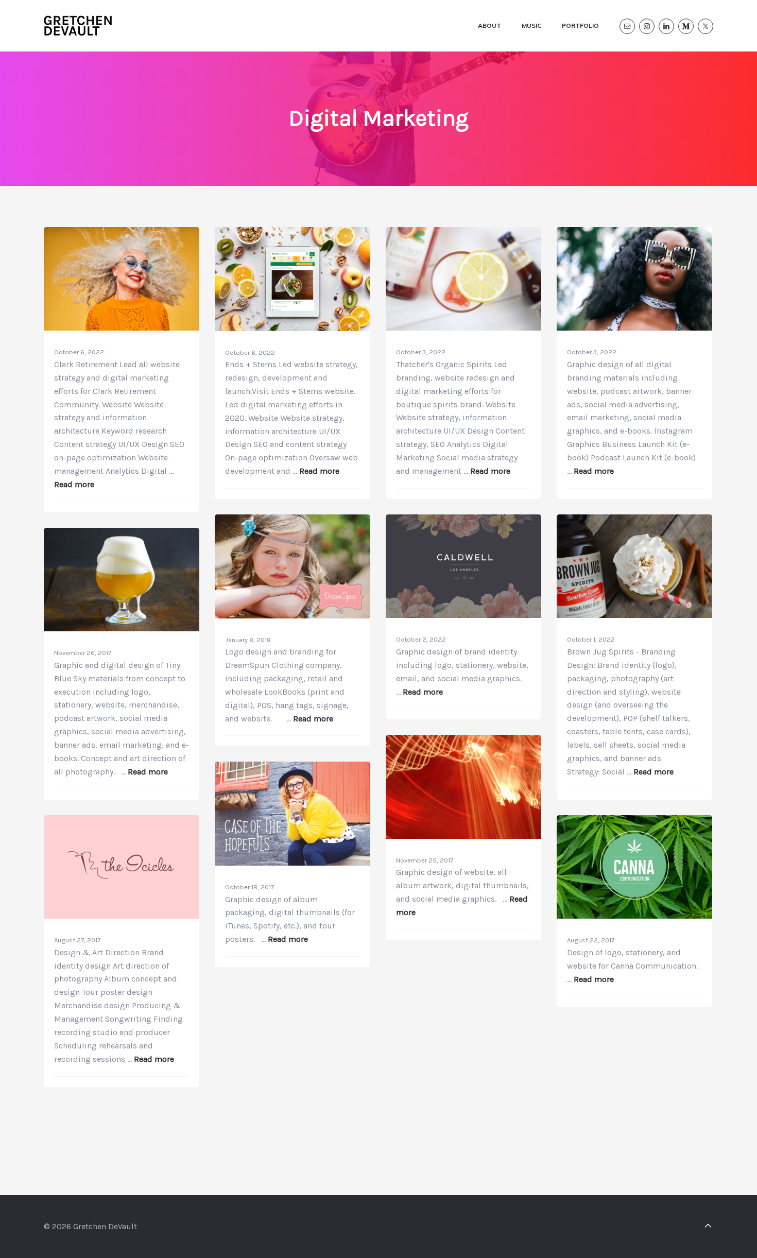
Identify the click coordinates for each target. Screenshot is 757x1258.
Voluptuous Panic (463, 912)
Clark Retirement (121, 474)
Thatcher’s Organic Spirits (457, 462)
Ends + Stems (292, 462)
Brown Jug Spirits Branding (623, 761)
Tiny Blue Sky (121, 762)
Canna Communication (615, 980)
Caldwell (463, 691)
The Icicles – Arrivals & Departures (119, 1050)
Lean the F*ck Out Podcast (621, 462)
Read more (74, 484)
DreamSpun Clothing (292, 715)
